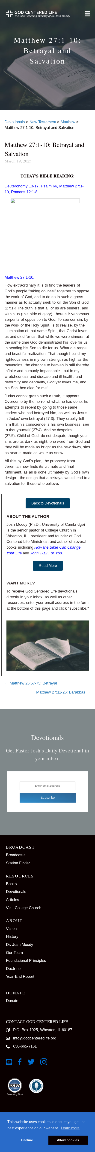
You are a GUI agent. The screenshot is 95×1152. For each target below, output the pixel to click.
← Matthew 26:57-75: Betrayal (31, 683)
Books (11, 884)
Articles (12, 900)
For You (55, 553)
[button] (48, 503)
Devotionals (16, 891)
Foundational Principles (26, 960)
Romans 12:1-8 (24, 192)
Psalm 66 (49, 186)
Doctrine (13, 968)
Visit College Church (23, 908)
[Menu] (87, 14)
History (12, 936)
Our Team (14, 952)
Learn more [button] (70, 1128)
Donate (12, 1001)
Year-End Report (20, 976)
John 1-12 (38, 553)
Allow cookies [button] (68, 1140)
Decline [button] (27, 1140)
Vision (11, 928)
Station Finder (18, 863)
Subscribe (48, 797)
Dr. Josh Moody (19, 944)
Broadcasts (16, 855)
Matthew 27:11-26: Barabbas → (63, 692)
